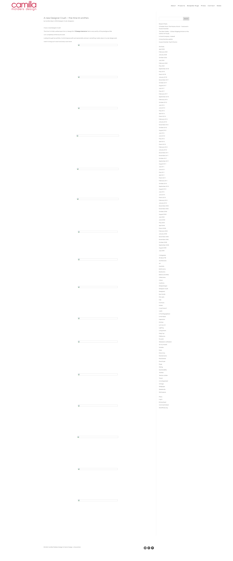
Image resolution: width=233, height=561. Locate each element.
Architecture (162, 260)
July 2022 (161, 60)
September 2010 (164, 186)
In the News (162, 316)
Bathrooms (162, 269)
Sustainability (163, 370)
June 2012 (162, 136)
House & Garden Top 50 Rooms (168, 42)
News (219, 5)
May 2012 (162, 138)
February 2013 (163, 119)
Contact (211, 5)
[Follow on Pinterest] (152, 547)
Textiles (161, 372)
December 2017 (163, 80)
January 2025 (163, 54)
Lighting (161, 328)
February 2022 (163, 63)
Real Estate (162, 358)
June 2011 (162, 169)
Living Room (162, 330)
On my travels (163, 344)
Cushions (161, 283)
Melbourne (162, 336)
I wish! (160, 311)
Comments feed (164, 405)
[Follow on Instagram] (145, 547)
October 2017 (163, 82)
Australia (161, 266)
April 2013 (162, 113)
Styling (161, 367)
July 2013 (161, 105)
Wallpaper (162, 386)
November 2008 (163, 239)
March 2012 (162, 144)
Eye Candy (162, 294)
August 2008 (162, 248)
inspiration (162, 319)
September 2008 (164, 245)
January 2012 (163, 150)
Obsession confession (165, 342)
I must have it (163, 308)
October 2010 (163, 183)
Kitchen (161, 322)
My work (161, 339)
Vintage (161, 384)
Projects (181, 5)
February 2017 (163, 94)
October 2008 (163, 242)
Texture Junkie (163, 375)
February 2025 (163, 52)
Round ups (162, 361)
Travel (161, 378)
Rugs (160, 364)
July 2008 (161, 250)
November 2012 (163, 124)
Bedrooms (162, 272)
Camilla (47, 21)
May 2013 (162, 110)
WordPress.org (163, 407)
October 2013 (163, 102)
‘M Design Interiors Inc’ (81, 31)
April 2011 (162, 175)
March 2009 (162, 228)
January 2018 (163, 77)
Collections (162, 277)
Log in (160, 399)
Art (160, 263)
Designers (71, 21)
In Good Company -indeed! (167, 36)
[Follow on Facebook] (148, 547)
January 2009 (163, 234)
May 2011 (162, 172)
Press (203, 5)
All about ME (162, 258)
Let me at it (162, 325)
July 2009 (161, 217)
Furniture (161, 302)
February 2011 (163, 180)
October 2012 (163, 127)
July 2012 (161, 133)
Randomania (163, 356)
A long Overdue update (166, 39)
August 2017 (162, 85)
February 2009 (163, 231)
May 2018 (162, 71)
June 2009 (162, 220)
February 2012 (163, 147)
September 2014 (164, 96)
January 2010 (163, 203)
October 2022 (163, 57)
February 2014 (163, 99)
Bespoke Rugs (193, 5)
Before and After (164, 274)
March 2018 (162, 74)
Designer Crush (62, 21)
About (173, 5)
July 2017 (161, 88)
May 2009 (162, 222)
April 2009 (162, 225)
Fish (160, 300)
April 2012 (162, 141)
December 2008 (163, 236)
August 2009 (162, 214)
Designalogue (163, 286)
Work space (162, 392)
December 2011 (163, 152)
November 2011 (163, 155)
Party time (162, 353)
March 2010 (162, 197)
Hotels (161, 305)
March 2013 (162, 116)
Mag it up (161, 333)
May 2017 (162, 91)
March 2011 (162, 178)
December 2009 (163, 206)
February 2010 (163, 200)
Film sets (161, 297)
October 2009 (163, 211)
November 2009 (163, 208)
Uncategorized (163, 381)
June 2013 (162, 108)
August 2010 (162, 189)
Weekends (162, 389)
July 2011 (161, 166)
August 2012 (162, 130)
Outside (161, 347)
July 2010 (161, 192)
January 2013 (163, 122)
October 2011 (163, 158)
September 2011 (164, 161)
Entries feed (162, 402)
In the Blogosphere (164, 314)
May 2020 (162, 66)
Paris (160, 350)
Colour (161, 280)
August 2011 (162, 164)
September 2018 (164, 68)
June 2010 (162, 194)
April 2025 (162, 49)
